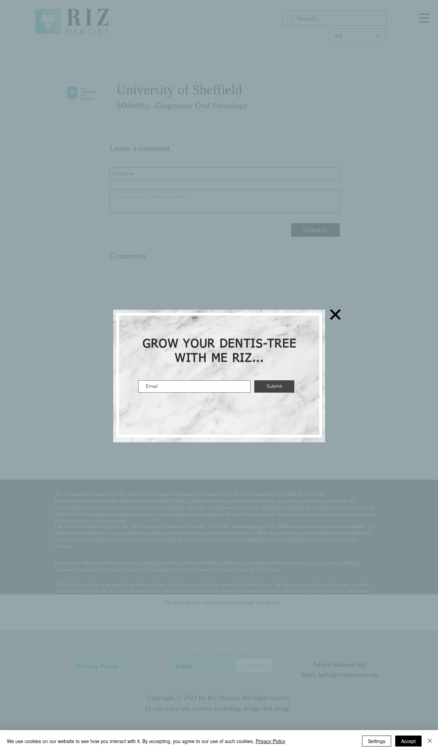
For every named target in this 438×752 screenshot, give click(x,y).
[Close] (430, 741)
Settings (376, 741)
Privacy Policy (270, 741)
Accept (408, 741)
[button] (335, 314)
